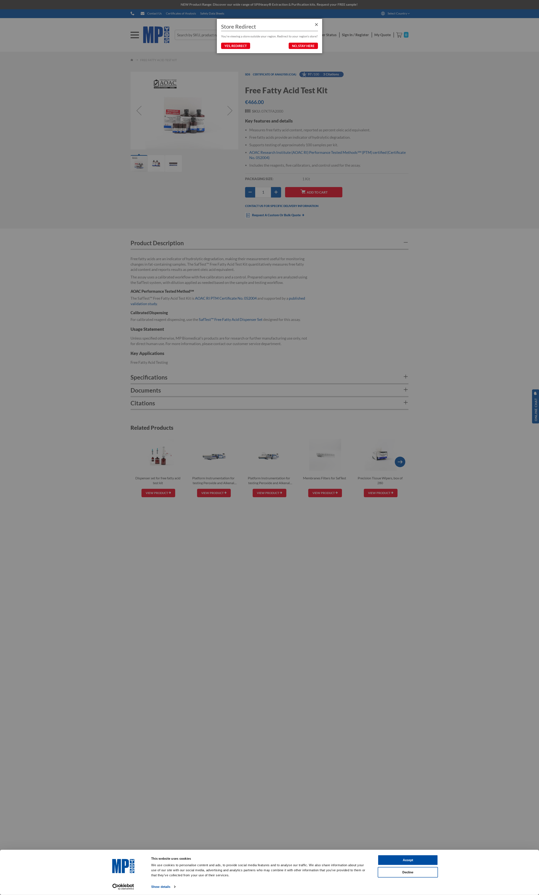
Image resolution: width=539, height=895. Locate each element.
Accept (408, 860)
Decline (407, 872)
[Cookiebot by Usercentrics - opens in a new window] (123, 887)
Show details (160, 886)
